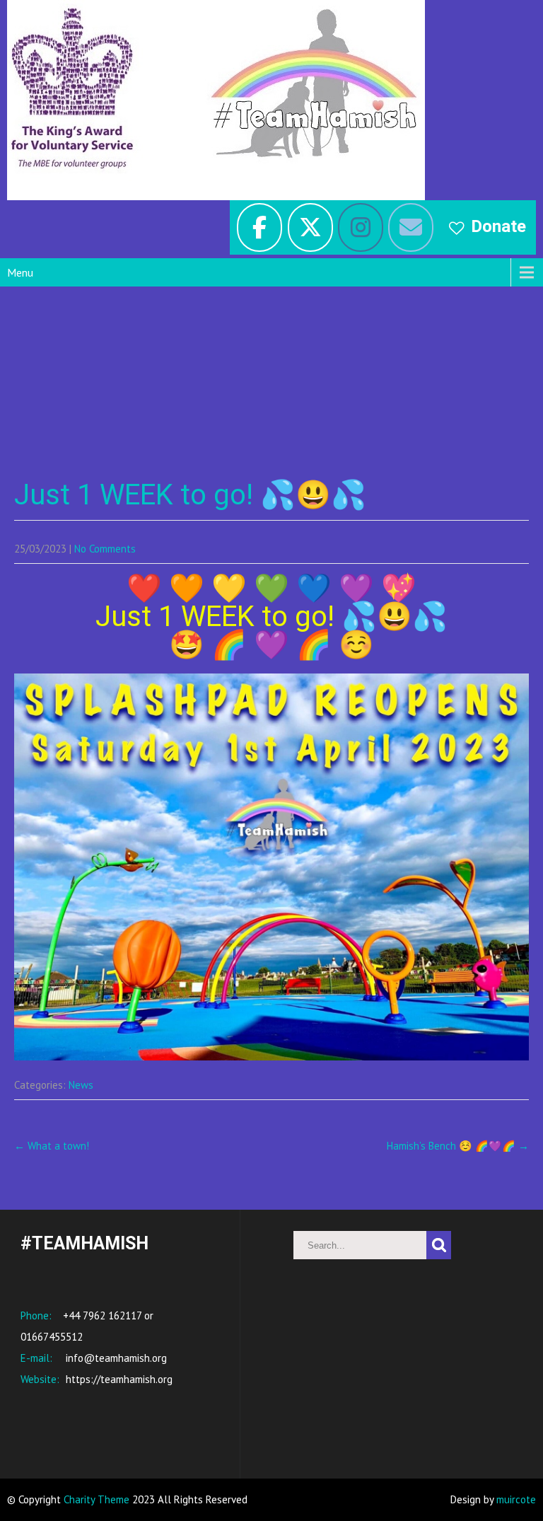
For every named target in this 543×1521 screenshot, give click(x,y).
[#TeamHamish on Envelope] (410, 227)
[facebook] (259, 227)
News (81, 1085)
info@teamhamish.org (115, 1358)
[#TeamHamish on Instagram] (360, 227)
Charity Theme (96, 1499)
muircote (516, 1499)
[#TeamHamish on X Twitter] (310, 227)
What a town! (51, 1145)
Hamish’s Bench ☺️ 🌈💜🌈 (458, 1145)
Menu (20, 272)
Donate (498, 226)
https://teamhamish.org (118, 1379)
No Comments (105, 548)
